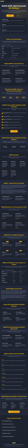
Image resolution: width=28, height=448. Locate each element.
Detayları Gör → (17, 218)
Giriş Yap (18, 15)
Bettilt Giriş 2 (14, 147)
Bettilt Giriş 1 (5, 147)
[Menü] (27, 1)
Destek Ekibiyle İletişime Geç (14, 411)
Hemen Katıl (10, 15)
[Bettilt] (2, 1)
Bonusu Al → (3, 218)
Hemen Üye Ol (14, 131)
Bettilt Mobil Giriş (23, 147)
